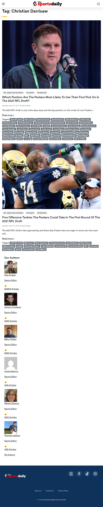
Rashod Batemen (69, 135)
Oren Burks (46, 135)
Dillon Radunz (85, 243)
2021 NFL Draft (16, 119)
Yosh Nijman (41, 249)
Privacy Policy (63, 491)
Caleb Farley (85, 119)
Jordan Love (46, 129)
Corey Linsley (72, 123)
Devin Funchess (23, 126)
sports (19, 139)
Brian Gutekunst (72, 119)
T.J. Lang (28, 139)
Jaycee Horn (34, 129)
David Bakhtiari (8, 126)
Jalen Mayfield (47, 246)
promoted (57, 135)
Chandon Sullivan (9, 123)
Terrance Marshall (40, 139)
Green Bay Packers (59, 126)
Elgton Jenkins (8, 246)
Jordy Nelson (59, 129)
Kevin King (19, 132)
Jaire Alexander (9, 129)
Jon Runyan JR (61, 246)
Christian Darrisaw (42, 123)
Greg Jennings (74, 126)
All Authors (9, 455)
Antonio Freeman (42, 119)
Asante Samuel (57, 119)
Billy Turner (28, 243)
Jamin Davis (22, 129)
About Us (38, 491)
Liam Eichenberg (81, 132)
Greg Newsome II (88, 126)
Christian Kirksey (57, 123)
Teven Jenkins (28, 249)
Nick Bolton (35, 135)
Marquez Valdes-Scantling (13, 135)
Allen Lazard (29, 119)
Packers (30, 93)
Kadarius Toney (72, 129)
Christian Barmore (25, 123)
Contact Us (50, 491)
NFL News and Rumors (13, 93)
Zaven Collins (80, 139)
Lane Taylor (55, 132)
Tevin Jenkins (55, 139)
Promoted (42, 93)
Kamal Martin (85, 129)
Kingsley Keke (31, 132)
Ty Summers (67, 139)
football (46, 126)
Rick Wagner (83, 135)
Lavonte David (67, 132)
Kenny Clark (7, 132)
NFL (26, 135)
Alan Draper (26, 106)
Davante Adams (86, 123)
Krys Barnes (43, 132)
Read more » (8, 115)
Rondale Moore (9, 139)
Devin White (36, 126)
